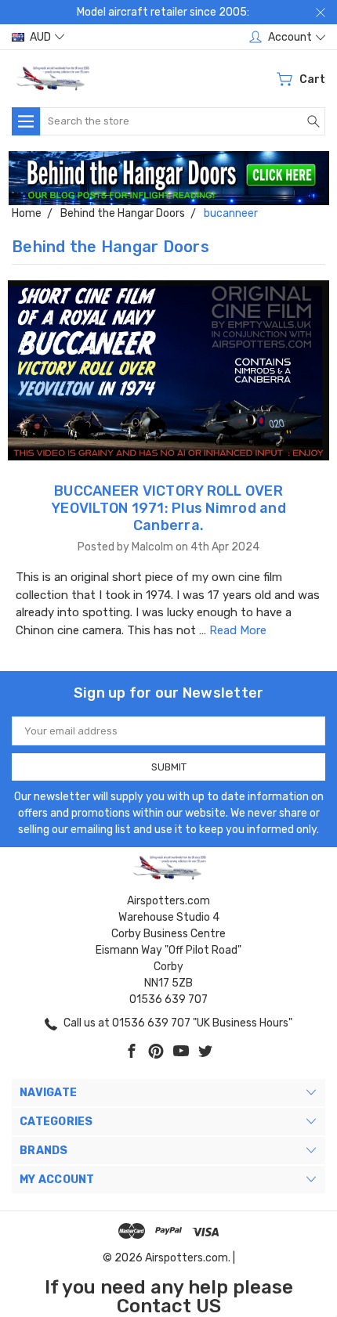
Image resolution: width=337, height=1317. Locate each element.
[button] (169, 178)
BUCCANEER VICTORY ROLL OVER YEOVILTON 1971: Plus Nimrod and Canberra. (168, 508)
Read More (237, 630)
